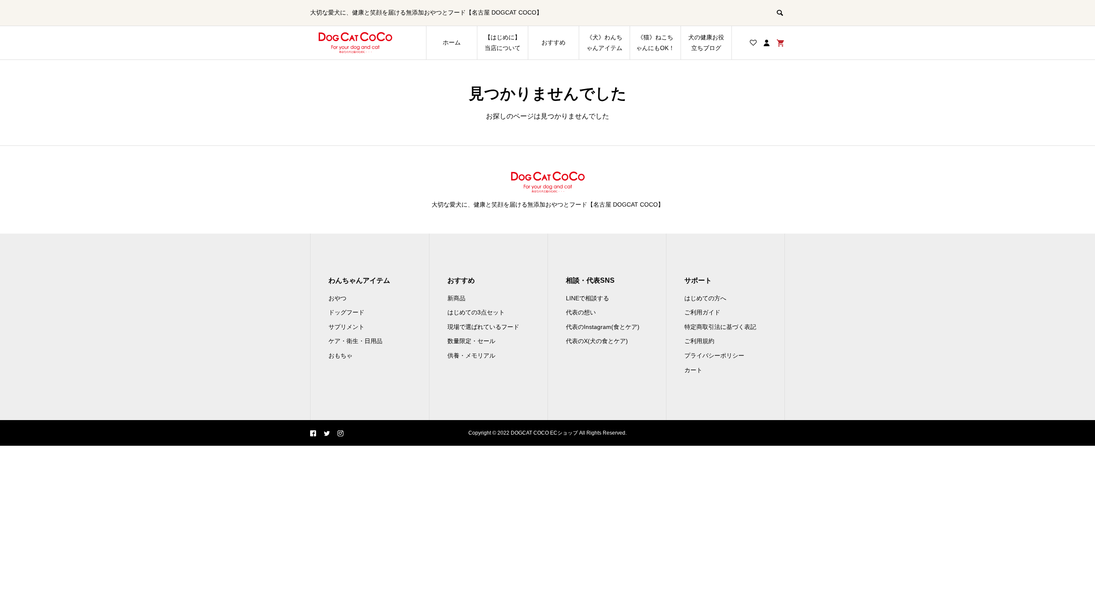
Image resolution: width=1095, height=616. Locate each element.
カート (693, 370)
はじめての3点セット (476, 312)
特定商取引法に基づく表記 (720, 326)
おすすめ (553, 42)
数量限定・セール (471, 341)
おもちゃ (340, 355)
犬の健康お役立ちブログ (706, 42)
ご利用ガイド (702, 312)
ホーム (452, 42)
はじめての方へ (705, 298)
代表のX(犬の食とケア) (597, 341)
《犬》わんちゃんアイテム (604, 42)
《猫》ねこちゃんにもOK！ (655, 42)
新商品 (456, 298)
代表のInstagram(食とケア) (602, 326)
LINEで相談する (587, 298)
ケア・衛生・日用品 (355, 341)
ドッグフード (346, 312)
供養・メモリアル (471, 355)
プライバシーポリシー (714, 355)
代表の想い (581, 312)
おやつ (337, 298)
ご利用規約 (699, 341)
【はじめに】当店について (503, 42)
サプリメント (346, 326)
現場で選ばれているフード (483, 326)
